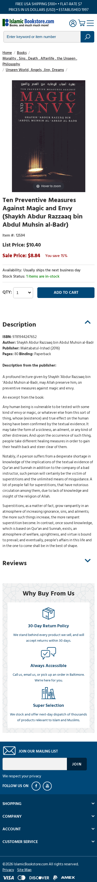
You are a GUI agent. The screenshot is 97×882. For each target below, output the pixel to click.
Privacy (8, 870)
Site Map (24, 870)
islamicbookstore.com (29, 22)
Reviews (14, 563)
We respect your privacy (21, 776)
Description (19, 324)
